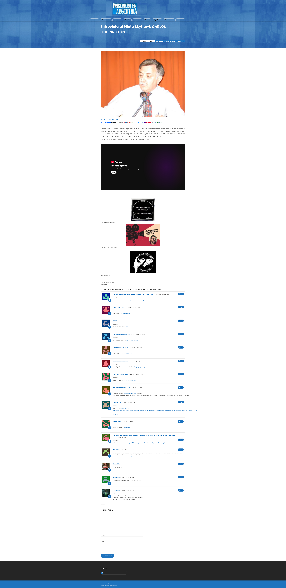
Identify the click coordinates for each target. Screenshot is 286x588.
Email (103, 541)
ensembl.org (117, 422)
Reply (180, 294)
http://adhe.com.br (119, 307)
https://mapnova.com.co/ (121, 334)
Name (103, 535)
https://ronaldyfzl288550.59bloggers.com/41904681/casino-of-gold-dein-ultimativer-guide (144, 435)
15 (117, 119)
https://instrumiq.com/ (120, 348)
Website (104, 548)
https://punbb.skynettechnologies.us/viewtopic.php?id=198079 (133, 294)
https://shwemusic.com (120, 374)
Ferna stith (116, 464)
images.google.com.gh (120, 361)
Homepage (144, 41)
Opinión (151, 41)
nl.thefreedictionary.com (121, 388)
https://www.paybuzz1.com (130, 457)
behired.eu (116, 321)
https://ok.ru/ (117, 402)
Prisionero (111, 119)
